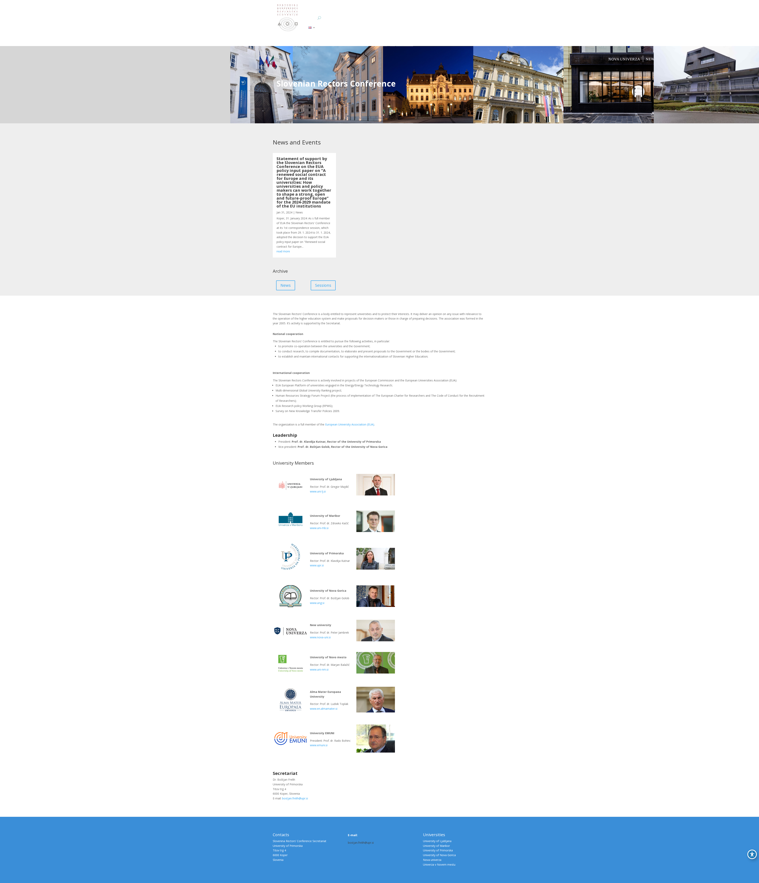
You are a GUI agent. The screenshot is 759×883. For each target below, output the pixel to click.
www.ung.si (317, 603)
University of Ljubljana (437, 841)
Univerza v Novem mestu (439, 864)
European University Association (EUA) (349, 424)
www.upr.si (317, 565)
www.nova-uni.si (320, 637)
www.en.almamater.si (323, 708)
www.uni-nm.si (319, 669)
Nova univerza (432, 860)
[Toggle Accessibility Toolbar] (752, 854)
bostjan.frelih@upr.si (295, 798)
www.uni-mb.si (319, 528)
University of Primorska (438, 850)
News (299, 212)
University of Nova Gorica (439, 855)
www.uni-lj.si (318, 491)
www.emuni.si (319, 745)
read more (283, 251)
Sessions (323, 285)
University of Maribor (436, 846)
